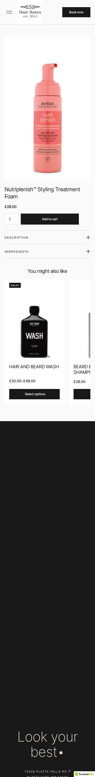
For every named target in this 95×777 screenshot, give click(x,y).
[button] (9, 12)
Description (17, 237)
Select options (35, 394)
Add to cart (50, 219)
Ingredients (17, 251)
